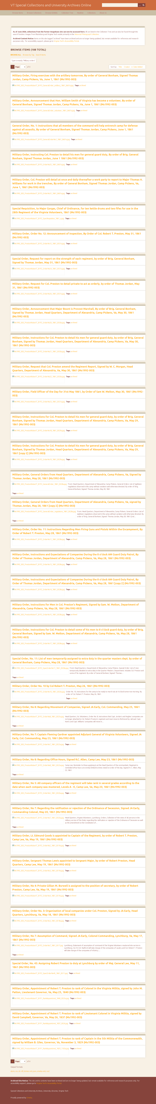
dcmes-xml (28, 1071)
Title (120, 67)
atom (13, 1071)
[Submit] (143, 5)
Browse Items (17, 13)
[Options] (140, 5)
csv (16, 1071)
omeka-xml (41, 1071)
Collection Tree (67, 13)
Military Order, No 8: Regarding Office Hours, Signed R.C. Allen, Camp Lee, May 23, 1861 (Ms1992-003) (73, 759)
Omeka (29, 1098)
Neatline (80, 13)
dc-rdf (21, 1071)
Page (17, 67)
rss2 (48, 1071)
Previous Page (12, 67)
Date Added (137, 67)
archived (82, 85)
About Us (103, 13)
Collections (91, 13)
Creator (127, 67)
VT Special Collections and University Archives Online (51, 5)
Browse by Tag (28, 55)
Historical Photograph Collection (86, 34)
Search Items (41, 55)
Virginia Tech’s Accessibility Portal (48, 1083)
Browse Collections (34, 13)
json (34, 1071)
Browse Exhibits (51, 13)
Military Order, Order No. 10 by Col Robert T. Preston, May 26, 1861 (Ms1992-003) (61, 686)
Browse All (16, 55)
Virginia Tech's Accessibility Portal (66, 41)
